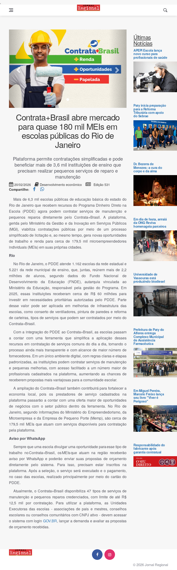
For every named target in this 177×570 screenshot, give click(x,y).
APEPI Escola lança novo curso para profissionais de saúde (150, 54)
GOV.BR (50, 520)
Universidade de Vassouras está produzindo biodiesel (149, 278)
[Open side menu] (11, 10)
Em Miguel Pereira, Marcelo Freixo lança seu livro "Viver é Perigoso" (148, 395)
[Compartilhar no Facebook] (34, 189)
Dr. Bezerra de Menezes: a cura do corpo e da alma (147, 167)
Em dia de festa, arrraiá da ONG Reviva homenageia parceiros (150, 223)
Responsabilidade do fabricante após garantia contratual (149, 448)
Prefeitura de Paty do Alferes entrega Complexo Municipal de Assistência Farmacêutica (148, 336)
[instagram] (109, 554)
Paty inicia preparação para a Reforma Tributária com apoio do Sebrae (149, 110)
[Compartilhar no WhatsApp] (42, 189)
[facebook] (97, 554)
